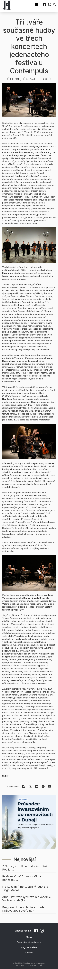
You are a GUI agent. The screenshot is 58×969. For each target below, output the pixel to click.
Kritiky (45, 79)
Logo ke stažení (29, 947)
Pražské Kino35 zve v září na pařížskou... (21, 878)
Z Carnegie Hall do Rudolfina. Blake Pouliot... (25, 867)
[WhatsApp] (43, 786)
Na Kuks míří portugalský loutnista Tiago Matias (25, 888)
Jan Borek (30, 79)
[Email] (49, 786)
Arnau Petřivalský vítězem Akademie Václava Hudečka (26, 898)
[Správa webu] (35, 965)
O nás (29, 937)
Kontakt (29, 952)
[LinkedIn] (36, 786)
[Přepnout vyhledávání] (54, 4)
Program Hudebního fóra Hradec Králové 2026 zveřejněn (24, 909)
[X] (30, 786)
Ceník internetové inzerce (29, 942)
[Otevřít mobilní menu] (36, 4)
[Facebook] (24, 786)
